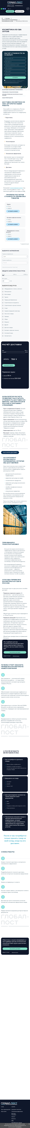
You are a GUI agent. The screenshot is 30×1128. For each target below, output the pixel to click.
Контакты (14, 1118)
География (14, 1114)
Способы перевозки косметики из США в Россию (12, 95)
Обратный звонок (15, 952)
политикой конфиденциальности (11, 82)
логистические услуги (16, 188)
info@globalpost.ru (19, 5)
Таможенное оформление (17, 1111)
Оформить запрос (8, 365)
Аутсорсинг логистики (16, 1109)
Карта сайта (3, 1111)
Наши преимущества (7, 97)
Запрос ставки (19, 11)
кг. (11, 281)
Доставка (14, 1113)
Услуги (13, 1106)
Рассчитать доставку (10, 452)
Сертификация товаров (17, 1122)
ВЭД (12, 1120)
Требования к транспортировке (10, 92)
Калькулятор (10, 11)
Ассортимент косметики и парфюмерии (12, 89)
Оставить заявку (13, 211)
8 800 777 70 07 (10, 5)
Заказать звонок (10, 6)
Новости (13, 1116)
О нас (2, 1106)
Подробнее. (18, 1126)
